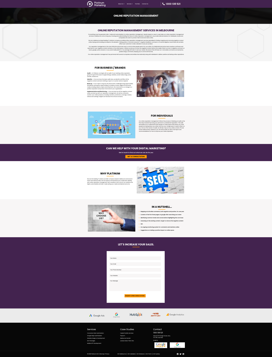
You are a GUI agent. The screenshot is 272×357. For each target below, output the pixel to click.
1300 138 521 (158, 333)
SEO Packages (91, 341)
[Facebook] (178, 354)
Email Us (155, 340)
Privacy (107, 354)
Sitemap (102, 354)
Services (129, 4)
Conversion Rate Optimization (95, 333)
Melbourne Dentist (125, 338)
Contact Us (145, 4)
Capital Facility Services (126, 333)
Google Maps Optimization (94, 335)
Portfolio (137, 4)
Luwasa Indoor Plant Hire (127, 341)
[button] (171, 4)
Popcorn (122, 335)
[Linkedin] (183, 354)
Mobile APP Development (94, 343)
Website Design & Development (96, 338)
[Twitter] (180, 354)
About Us (120, 4)
